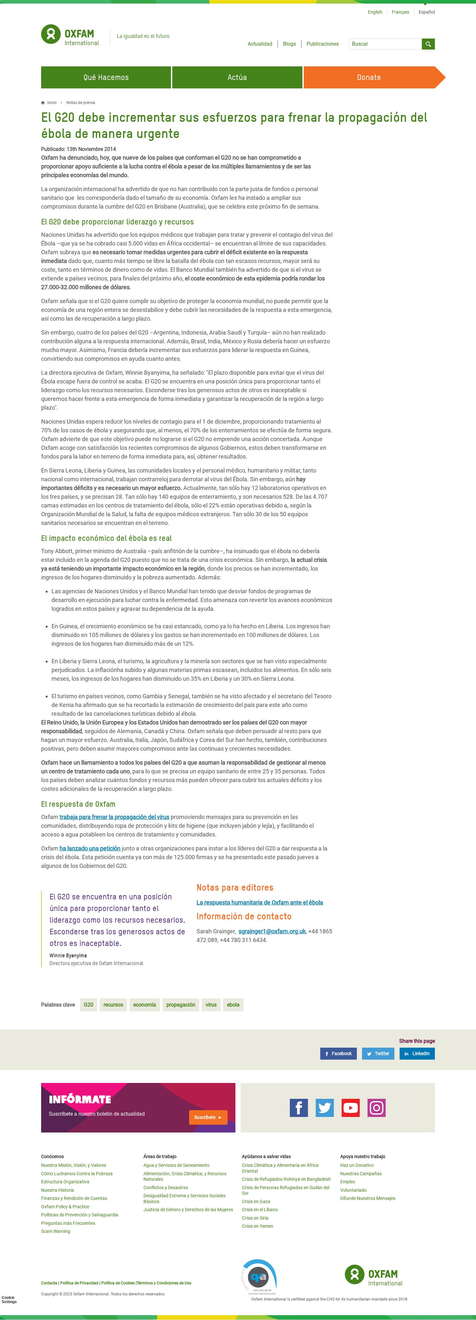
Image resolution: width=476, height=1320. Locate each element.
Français (400, 12)
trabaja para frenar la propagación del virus (114, 817)
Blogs (289, 44)
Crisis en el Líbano (260, 1209)
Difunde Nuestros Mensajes (367, 1198)
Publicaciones (323, 44)
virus (211, 1005)
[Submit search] (428, 44)
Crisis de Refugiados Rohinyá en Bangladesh (286, 1179)
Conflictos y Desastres (165, 1187)
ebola (233, 1005)
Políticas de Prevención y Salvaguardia (79, 1214)
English (375, 12)
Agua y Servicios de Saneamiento (176, 1165)
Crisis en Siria (255, 1218)
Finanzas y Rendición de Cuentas (74, 1198)
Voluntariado (353, 1190)
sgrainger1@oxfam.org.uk (272, 931)
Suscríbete (204, 1117)
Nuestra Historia (57, 1190)
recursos (113, 1005)
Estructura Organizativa (65, 1181)
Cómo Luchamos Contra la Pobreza (77, 1173)
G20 (88, 1005)
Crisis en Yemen (257, 1226)
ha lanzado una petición (90, 848)
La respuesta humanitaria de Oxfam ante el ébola (260, 902)
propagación (180, 1005)
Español (427, 12)
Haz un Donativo (357, 1165)
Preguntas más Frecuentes (68, 1223)
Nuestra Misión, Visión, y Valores (73, 1165)
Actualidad (260, 44)
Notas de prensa (80, 102)
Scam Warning (55, 1231)
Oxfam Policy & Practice (65, 1206)
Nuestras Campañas (361, 1173)
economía (144, 1005)
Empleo (347, 1181)
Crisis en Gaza (256, 1201)
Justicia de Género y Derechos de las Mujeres (188, 1209)
